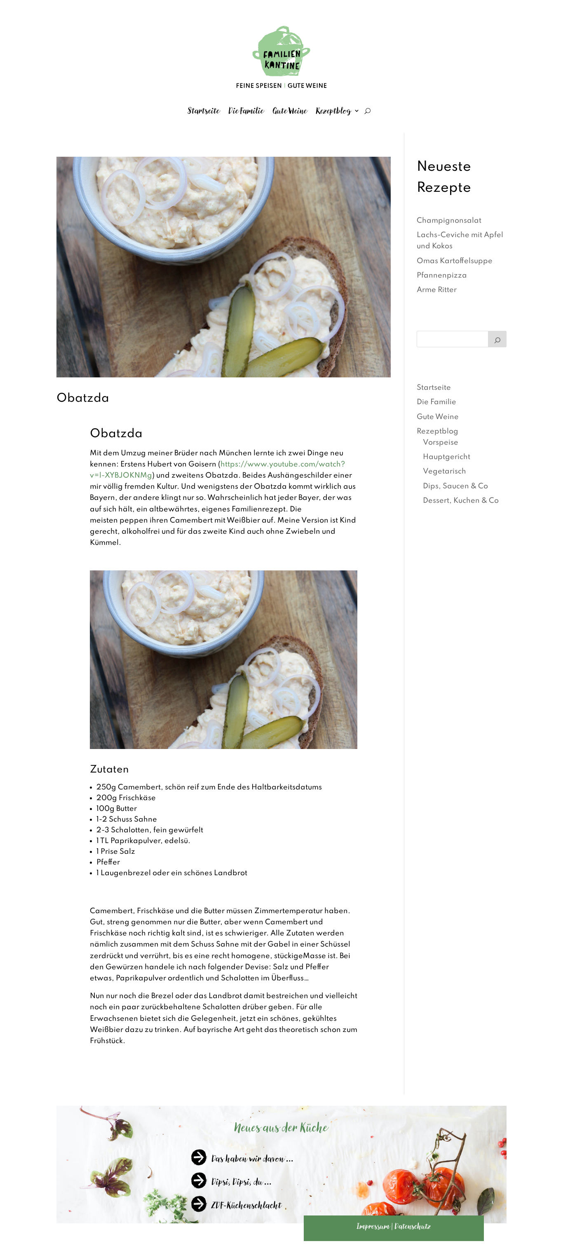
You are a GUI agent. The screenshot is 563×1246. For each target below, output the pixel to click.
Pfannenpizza (442, 275)
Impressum (373, 1226)
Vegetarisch (444, 471)
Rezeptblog (334, 110)
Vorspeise (440, 442)
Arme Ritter (437, 290)
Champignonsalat (449, 220)
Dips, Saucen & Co (455, 486)
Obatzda (82, 399)
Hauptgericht (446, 457)
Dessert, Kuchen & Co (461, 500)
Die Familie (246, 110)
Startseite (204, 110)
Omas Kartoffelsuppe (455, 261)
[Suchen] (497, 339)
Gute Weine (290, 110)
